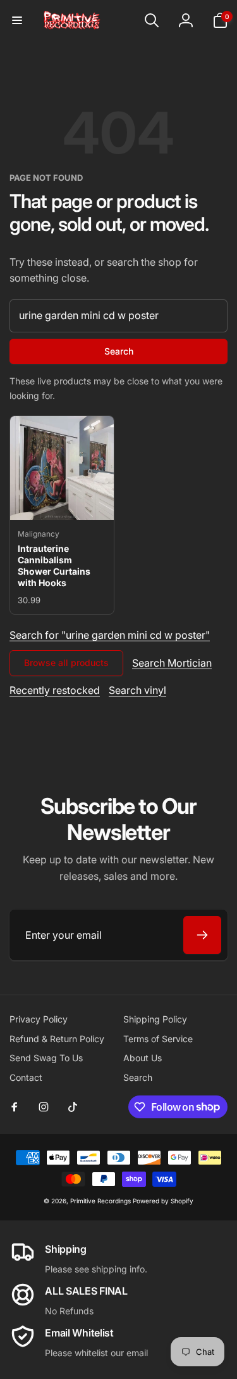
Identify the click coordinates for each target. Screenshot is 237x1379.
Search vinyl (137, 690)
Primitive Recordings (100, 1201)
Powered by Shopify (163, 1201)
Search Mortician (172, 663)
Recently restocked (54, 690)
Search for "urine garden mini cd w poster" (109, 635)
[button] (17, 20)
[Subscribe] (202, 935)
